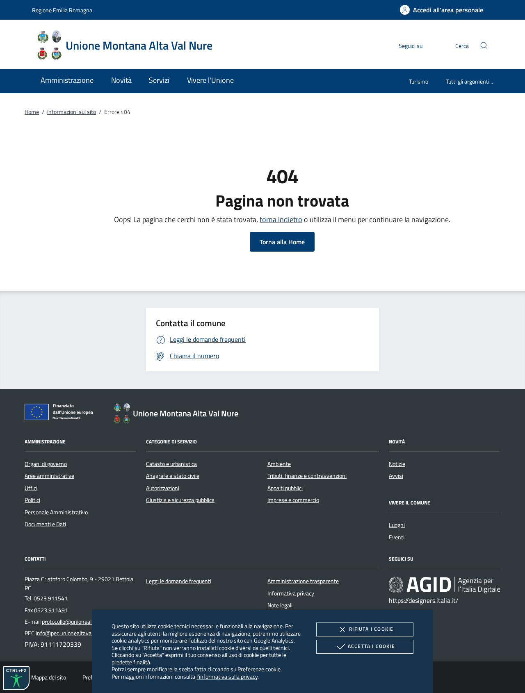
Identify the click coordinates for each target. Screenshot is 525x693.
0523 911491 (51, 610)
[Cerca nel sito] (484, 46)
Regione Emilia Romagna (62, 10)
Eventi (396, 537)
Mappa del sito (48, 677)
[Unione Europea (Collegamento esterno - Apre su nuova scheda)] (61, 413)
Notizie (397, 463)
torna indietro (281, 219)
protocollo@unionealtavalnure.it (80, 621)
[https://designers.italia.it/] (444, 584)
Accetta (371, 646)
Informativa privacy (290, 593)
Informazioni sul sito (71, 111)
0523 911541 (51, 598)
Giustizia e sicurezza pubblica (180, 499)
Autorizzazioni (162, 488)
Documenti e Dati (45, 524)
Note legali (279, 605)
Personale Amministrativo (56, 512)
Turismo (418, 81)
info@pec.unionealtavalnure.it (72, 633)
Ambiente (279, 463)
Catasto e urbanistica (171, 463)
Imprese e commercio (293, 499)
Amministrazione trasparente (303, 581)
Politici (32, 499)
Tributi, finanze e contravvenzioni (307, 475)
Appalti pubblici (285, 488)
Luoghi (397, 524)
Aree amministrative (49, 475)
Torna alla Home (282, 242)
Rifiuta (371, 629)
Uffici (31, 488)
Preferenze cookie (259, 669)
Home (32, 111)
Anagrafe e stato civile (172, 475)
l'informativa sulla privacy (227, 676)
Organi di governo (46, 463)
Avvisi (396, 475)
